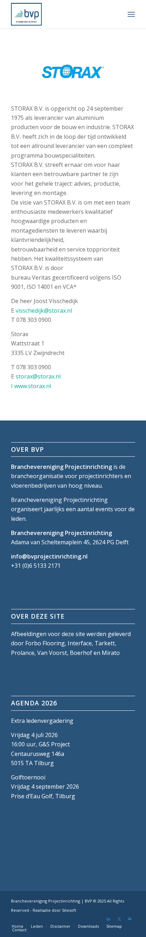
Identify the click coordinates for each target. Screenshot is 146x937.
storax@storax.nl (38, 376)
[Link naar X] (119, 919)
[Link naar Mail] (129, 919)
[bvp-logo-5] (60, 14)
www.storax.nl (32, 386)
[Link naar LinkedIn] (108, 919)
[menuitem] (131, 14)
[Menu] (131, 14)
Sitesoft (69, 910)
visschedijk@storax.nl (44, 310)
